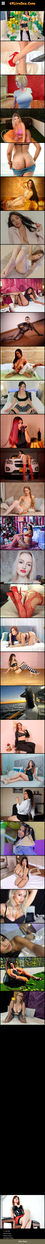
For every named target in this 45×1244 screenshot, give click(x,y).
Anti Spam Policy (8, 1238)
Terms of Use (7, 1233)
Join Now (22, 1241)
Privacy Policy (7, 1236)
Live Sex (7, 1231)
